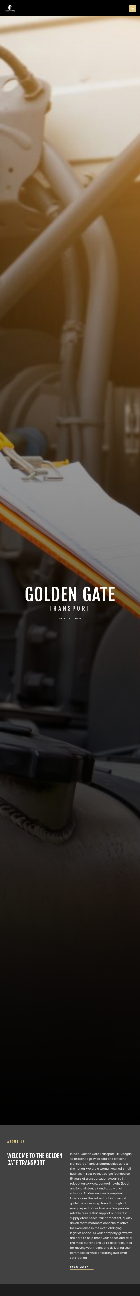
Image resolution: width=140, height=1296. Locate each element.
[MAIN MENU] (132, 8)
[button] (70, 608)
